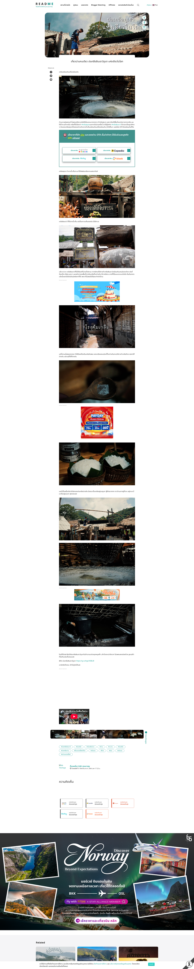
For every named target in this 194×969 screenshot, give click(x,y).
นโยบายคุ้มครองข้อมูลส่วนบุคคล (121, 964)
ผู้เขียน (75, 5)
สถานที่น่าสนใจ (65, 5)
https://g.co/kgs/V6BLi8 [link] (85, 661)
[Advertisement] (97, 690)
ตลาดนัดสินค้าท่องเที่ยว (126, 5)
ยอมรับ (151, 964)
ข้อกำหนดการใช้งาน (100, 964)
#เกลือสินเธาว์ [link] (116, 124)
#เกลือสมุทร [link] (86, 124)
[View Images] (58, 734)
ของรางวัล (84, 5)
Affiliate (112, 5)
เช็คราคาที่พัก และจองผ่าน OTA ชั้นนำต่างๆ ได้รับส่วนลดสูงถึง (98, 136)
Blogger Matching (98, 5)
